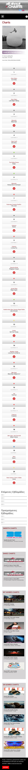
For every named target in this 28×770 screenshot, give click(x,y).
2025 (2, 498)
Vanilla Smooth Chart (9, 540)
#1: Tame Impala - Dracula (9, 605)
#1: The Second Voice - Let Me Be (11, 659)
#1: (10, 697)
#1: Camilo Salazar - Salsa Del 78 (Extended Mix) (14, 580)
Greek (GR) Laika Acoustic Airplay (13, 736)
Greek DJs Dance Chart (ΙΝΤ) (11, 578)
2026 (2, 495)
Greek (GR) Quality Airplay (11, 710)
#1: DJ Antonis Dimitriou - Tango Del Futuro (12, 566)
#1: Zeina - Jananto (8, 632)
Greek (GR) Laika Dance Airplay (12, 750)
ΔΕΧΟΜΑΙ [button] (5, 767)
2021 (2, 522)
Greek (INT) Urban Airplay (10, 657)
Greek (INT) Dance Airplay (11, 644)
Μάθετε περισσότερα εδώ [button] (14, 763)
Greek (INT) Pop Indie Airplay (11, 617)
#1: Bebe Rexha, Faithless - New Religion (12, 645)
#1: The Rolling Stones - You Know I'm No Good (13, 541)
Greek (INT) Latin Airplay (10, 671)
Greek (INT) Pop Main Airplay (11, 631)
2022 (2, 519)
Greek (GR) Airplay (9, 696)
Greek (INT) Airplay (9, 604)
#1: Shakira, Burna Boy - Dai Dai (10, 672)
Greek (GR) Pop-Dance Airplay (12, 723)
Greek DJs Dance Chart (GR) (11, 565)
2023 (2, 504)
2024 (2, 501)
